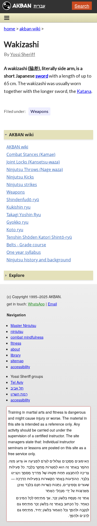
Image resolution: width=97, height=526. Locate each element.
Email (52, 303)
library (16, 355)
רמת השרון (19, 394)
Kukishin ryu (18, 207)
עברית (39, 6)
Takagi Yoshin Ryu (23, 214)
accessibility (20, 366)
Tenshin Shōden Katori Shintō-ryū (39, 237)
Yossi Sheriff (22, 54)
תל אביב (17, 388)
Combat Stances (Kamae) (30, 154)
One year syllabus (23, 252)
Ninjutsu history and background (38, 260)
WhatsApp (36, 303)
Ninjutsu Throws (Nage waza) (34, 169)
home (9, 28)
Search (81, 5)
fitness (16, 343)
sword (41, 76)
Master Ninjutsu (23, 325)
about (15, 349)
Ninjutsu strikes (21, 184)
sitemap (17, 360)
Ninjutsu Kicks (20, 177)
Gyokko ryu (17, 222)
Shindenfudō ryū (22, 199)
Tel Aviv (17, 382)
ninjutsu (17, 331)
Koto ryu (14, 230)
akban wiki (29, 28)
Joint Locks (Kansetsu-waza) (33, 162)
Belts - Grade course (26, 245)
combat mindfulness (27, 337)
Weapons (39, 111)
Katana (84, 91)
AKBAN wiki (17, 147)
